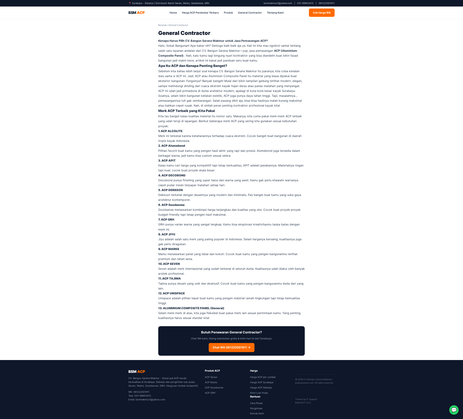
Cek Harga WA (322, 12)
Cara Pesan (256, 403)
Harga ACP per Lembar (263, 377)
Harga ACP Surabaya (261, 382)
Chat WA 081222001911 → (231, 347)
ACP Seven (211, 377)
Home (173, 12)
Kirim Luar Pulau (259, 392)
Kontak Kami (257, 413)
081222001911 (327, 3)
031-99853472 (305, 3)
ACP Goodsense (214, 387)
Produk (228, 12)
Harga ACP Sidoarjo (261, 387)
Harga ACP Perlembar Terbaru (200, 12)
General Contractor (250, 12)
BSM (136, 12)
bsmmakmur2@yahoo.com (278, 3)
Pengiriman (256, 408)
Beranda (162, 25)
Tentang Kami (275, 12)
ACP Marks (211, 382)
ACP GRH (210, 392)
